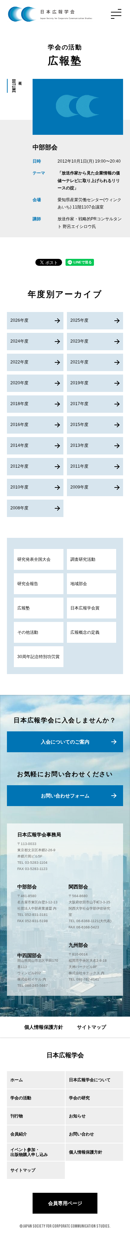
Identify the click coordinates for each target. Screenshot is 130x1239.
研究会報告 (27, 583)
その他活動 (27, 632)
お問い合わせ (81, 1134)
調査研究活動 (82, 559)
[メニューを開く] (116, 14)
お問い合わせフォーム (65, 795)
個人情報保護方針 (43, 1027)
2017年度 (79, 403)
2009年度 (79, 487)
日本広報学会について (90, 1079)
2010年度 (19, 487)
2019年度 (79, 382)
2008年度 (19, 508)
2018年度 (19, 403)
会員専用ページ (65, 1203)
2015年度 (79, 424)
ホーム (16, 1079)
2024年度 (19, 341)
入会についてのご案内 (65, 742)
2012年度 (19, 466)
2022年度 (19, 362)
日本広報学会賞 (84, 608)
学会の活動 (20, 1098)
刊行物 (16, 1116)
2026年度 (19, 320)
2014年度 (19, 445)
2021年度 (79, 362)
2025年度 (79, 320)
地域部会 (78, 583)
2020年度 (19, 382)
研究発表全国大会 (34, 559)
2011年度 (79, 466)
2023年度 (79, 341)
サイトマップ (91, 1027)
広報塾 (23, 608)
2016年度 (19, 424)
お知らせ (77, 1116)
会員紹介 (18, 1134)
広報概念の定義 (84, 632)
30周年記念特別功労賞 (38, 656)
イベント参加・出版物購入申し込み (29, 1152)
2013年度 (79, 445)
